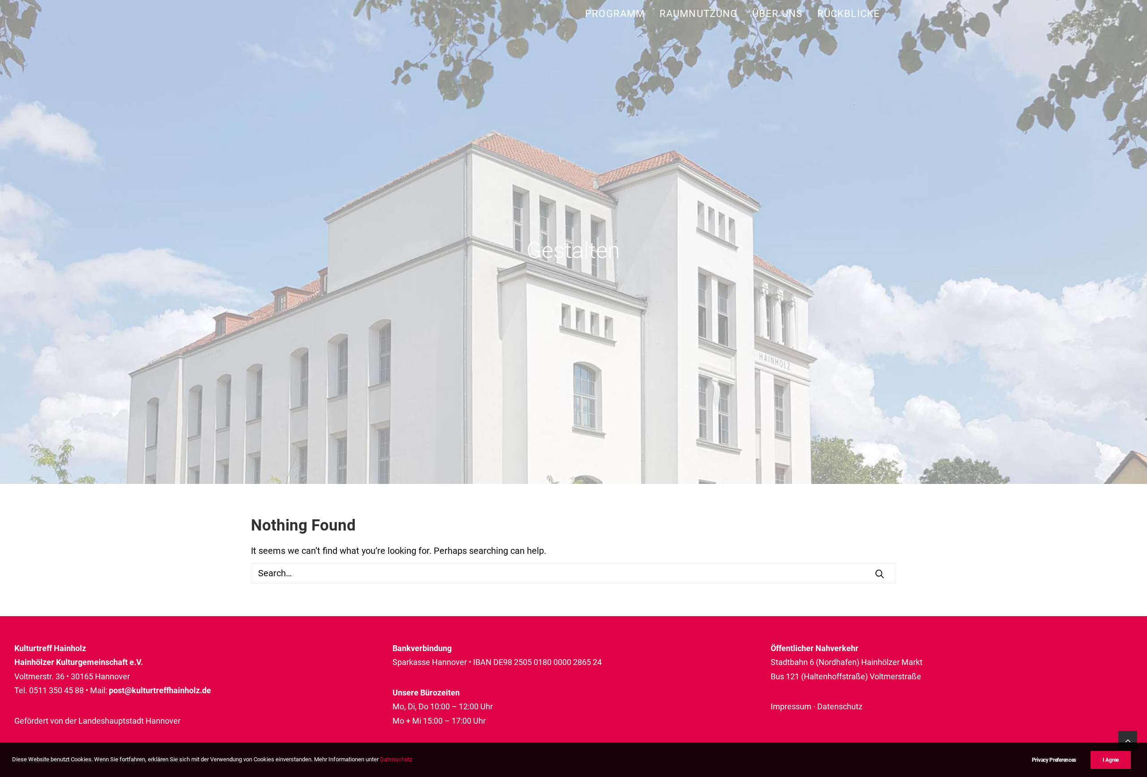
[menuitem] (618, 13)
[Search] (573, 573)
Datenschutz (839, 706)
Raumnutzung (698, 13)
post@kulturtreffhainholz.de (160, 690)
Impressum (791, 706)
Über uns (777, 13)
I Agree (1111, 760)
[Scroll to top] (1127, 739)
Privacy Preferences (1054, 760)
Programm (615, 13)
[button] (879, 573)
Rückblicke (848, 13)
